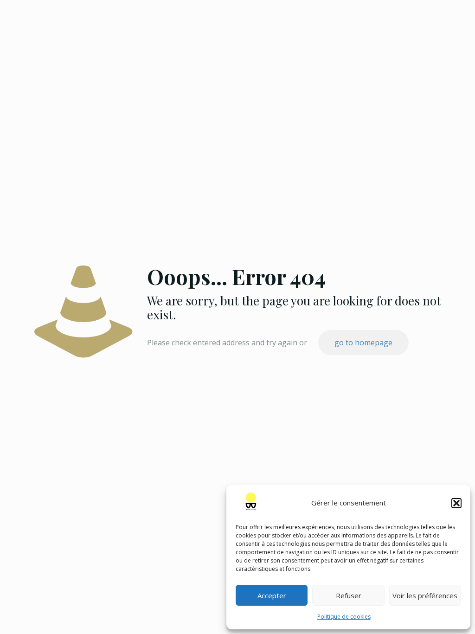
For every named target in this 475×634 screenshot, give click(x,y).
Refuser (348, 595)
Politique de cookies (344, 617)
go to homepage (363, 342)
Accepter (271, 595)
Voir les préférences (424, 595)
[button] (456, 503)
